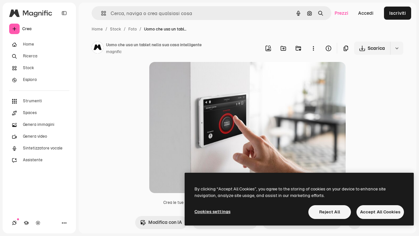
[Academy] (26, 223)
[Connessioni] (14, 223)
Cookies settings (212, 211)
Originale (192, 74)
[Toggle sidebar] (64, 13)
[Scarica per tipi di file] (396, 48)
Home (97, 29)
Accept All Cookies (380, 212)
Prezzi (341, 13)
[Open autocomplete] (101, 13)
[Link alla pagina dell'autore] (97, 48)
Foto (132, 29)
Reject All (329, 212)
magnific (114, 51)
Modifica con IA (165, 222)
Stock (115, 29)
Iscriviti (397, 13)
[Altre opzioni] (313, 48)
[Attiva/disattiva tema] (38, 223)
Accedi (365, 13)
